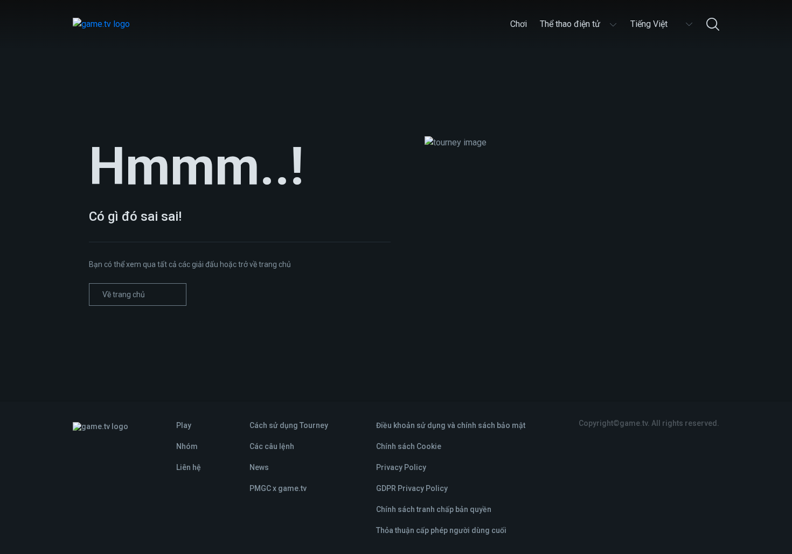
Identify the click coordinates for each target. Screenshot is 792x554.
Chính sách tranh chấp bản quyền (433, 509)
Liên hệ (188, 467)
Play (183, 425)
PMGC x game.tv (278, 488)
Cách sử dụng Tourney (288, 425)
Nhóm (187, 446)
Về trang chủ (123, 294)
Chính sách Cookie (408, 446)
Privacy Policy (401, 467)
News (259, 467)
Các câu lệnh (271, 446)
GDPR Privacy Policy (412, 488)
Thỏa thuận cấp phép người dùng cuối (441, 530)
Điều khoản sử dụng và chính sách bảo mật (450, 425)
